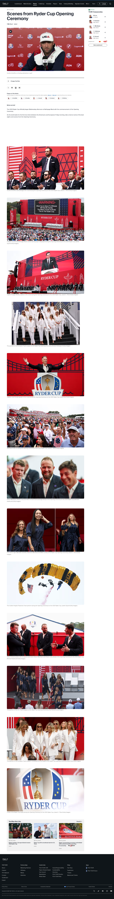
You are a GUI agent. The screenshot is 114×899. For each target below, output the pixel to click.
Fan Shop (69, 868)
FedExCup (41, 4)
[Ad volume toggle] (10, 31)
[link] (15, 24)
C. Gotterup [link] (96, 31)
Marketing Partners (26, 868)
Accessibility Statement (45, 886)
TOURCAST (5, 877)
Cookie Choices (92, 886)
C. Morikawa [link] (96, 26)
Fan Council (42, 872)
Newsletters (42, 874)
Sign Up (54, 95)
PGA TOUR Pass (57, 876)
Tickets (69, 873)
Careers (4, 870)
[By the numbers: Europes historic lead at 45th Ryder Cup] (20, 831)
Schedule (48, 4)
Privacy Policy (4, 886)
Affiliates (23, 870)
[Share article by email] (19, 87)
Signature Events (79, 4)
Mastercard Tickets (72, 875)
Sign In (49, 95)
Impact (4, 880)
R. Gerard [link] (96, 36)
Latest (10, 846)
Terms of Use (24, 886)
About (3, 868)
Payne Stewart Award (45, 870)
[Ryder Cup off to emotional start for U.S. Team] (45, 831)
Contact (4, 875)
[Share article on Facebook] (12, 87)
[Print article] (15, 87)
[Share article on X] (8, 87)
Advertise (23, 875)
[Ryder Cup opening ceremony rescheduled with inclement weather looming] (70, 831)
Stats (60, 4)
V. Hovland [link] (96, 21)
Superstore (70, 870)
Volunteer (55, 872)
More (88, 4)
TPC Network (5, 873)
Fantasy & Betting (68, 4)
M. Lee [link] (95, 15)
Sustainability (56, 870)
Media (22, 873)
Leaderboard (18, 4)
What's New (42, 876)
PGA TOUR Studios (58, 874)
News (35, 4)
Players (55, 4)
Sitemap (110, 886)
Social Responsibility (58, 868)
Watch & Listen (27, 4)
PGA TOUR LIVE (43, 868)
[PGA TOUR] (5, 3)
